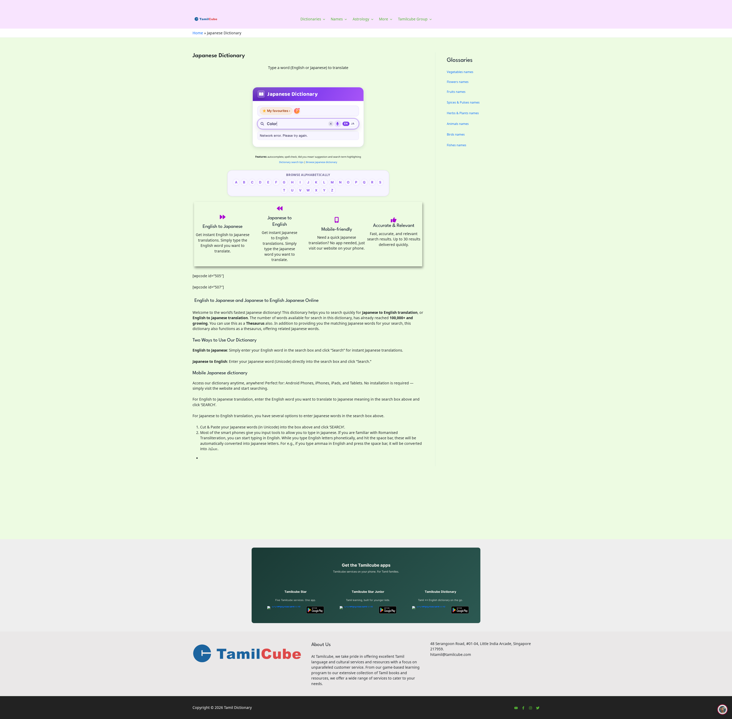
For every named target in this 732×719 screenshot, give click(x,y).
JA (353, 123)
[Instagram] (530, 708)
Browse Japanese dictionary (321, 162)
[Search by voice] (337, 123)
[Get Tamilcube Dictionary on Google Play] (460, 609)
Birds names (456, 134)
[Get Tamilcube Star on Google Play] (315, 609)
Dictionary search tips (291, 162)
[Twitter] (537, 708)
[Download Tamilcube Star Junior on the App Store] (357, 610)
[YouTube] (516, 708)
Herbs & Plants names (463, 113)
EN (346, 123)
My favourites (276, 110)
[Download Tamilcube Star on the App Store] (284, 610)
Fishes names (456, 145)
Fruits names (456, 92)
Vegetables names (460, 72)
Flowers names (458, 82)
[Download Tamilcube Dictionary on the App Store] (429, 610)
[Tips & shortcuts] (296, 111)
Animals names (458, 124)
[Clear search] (331, 123)
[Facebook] (523, 708)
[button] (323, 19)
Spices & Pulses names (463, 102)
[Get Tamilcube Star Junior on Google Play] (388, 609)
